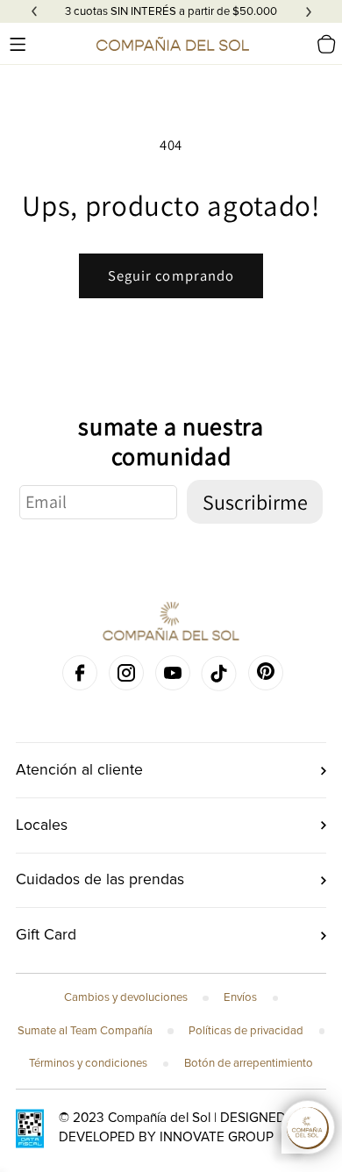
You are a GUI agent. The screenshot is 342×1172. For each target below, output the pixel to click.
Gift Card (46, 934)
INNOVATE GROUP (217, 1137)
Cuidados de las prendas (100, 879)
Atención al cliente (79, 770)
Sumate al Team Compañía (85, 1031)
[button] (17, 43)
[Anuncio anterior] (34, 11)
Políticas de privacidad (246, 1031)
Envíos (240, 997)
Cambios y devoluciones (126, 997)
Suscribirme (255, 502)
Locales (42, 825)
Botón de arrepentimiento (248, 1063)
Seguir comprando (171, 275)
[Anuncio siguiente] (308, 11)
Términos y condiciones (88, 1063)
